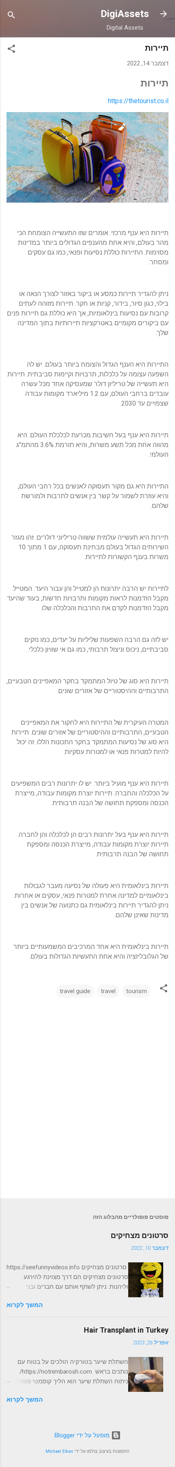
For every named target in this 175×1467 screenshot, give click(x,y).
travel (108, 991)
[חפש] (11, 16)
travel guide (75, 991)
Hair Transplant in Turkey (126, 1330)
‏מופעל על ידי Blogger (83, 1435)
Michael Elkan (59, 1451)
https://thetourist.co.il (138, 101)
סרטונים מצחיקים (139, 1235)
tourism (136, 991)
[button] (11, 50)
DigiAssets (125, 13)
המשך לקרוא (25, 1305)
